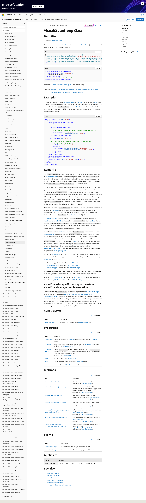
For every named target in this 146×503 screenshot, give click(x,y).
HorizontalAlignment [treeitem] (10, 58)
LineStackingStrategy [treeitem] (11, 83)
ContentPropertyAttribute (59, 89)
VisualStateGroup (83, 322)
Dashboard (140, 19)
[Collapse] (24, 23)
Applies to (124, 44)
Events (124, 41)
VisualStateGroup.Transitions (53, 248)
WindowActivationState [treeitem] (11, 267)
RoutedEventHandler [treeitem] (10, 122)
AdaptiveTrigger (52, 265)
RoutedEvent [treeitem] (8, 115)
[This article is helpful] (136, 52)
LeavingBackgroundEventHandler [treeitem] (14, 79)
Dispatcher (48, 344)
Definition (125, 28)
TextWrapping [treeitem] (9, 183)
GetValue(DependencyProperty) (53, 395)
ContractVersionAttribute (90, 89)
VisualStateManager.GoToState (54, 221)
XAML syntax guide (60, 251)
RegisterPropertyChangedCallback (82, 428)
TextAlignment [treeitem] (9, 171)
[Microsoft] (3, 15)
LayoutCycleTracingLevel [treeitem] (12, 76)
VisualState (65, 45)
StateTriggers (56, 254)
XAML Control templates (55, 480)
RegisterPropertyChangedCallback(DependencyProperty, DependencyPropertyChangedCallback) (57, 410)
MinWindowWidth (74, 265)
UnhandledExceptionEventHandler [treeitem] (14, 214)
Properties (125, 37)
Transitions (48, 365)
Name (66, 294)
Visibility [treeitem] (7, 227)
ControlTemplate (68, 102)
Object (54, 85)
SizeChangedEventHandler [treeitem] (12, 140)
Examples (124, 30)
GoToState (94, 339)
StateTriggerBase (74, 263)
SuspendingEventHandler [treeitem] (12, 159)
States (76, 241)
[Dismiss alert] (142, 3)
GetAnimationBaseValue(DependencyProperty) (58, 387)
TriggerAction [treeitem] (8, 193)
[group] (73, 59)
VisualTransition (82, 45)
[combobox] (13, 27)
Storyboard (74, 215)
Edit (101, 45)
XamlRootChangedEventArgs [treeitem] (13, 291)
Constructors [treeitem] (9, 245)
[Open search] (137, 14)
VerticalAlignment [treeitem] (10, 224)
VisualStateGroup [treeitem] (11, 242)
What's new (130, 19)
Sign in (142, 14)
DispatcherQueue (89, 344)
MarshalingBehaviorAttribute (60, 92)
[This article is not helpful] (138, 52)
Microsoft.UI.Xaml (62, 25)
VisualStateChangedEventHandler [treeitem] (14, 236)
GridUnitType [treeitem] (8, 55)
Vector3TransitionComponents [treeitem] (13, 220)
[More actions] (100, 25)
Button (80, 102)
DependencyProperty (91, 411)
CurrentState (73, 294)
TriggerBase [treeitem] (8, 199)
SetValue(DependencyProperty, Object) (55, 417)
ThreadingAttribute (76, 92)
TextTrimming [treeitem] (9, 180)
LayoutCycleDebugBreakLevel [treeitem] (13, 73)
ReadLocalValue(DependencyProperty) (55, 402)
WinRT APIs (51, 25)
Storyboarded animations (55, 483)
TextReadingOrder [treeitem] (10, 177)
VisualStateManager (92, 292)
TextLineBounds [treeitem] (9, 174)
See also (124, 46)
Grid (95, 102)
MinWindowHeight (74, 268)
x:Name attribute (51, 177)
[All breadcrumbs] (45, 25)
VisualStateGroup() (50, 322)
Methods (124, 39)
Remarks (124, 33)
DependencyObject (64, 85)
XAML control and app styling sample (59, 485)
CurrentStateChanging (85, 294)
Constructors (125, 35)
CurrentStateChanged (51, 296)
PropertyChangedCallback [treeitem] (12, 95)
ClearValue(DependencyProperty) (54, 382)
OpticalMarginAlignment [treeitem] (12, 89)
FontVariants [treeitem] (8, 33)
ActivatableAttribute (74, 89)
